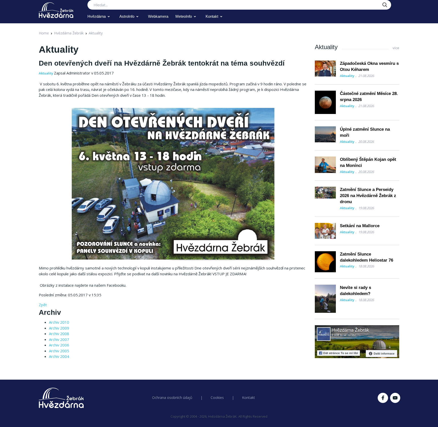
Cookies (217, 397)
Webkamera (158, 16)
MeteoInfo (183, 16)
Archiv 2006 (59, 344)
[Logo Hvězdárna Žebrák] (56, 10)
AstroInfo (126, 16)
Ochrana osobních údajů (172, 397)
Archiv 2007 (59, 339)
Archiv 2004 (59, 356)
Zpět (43, 304)
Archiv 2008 (59, 333)
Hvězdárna (96, 16)
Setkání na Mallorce (359, 225)
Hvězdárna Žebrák (69, 33)
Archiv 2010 (59, 322)
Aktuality (96, 33)
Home (44, 33)
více (396, 48)
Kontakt (212, 16)
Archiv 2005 (59, 350)
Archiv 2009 (59, 328)
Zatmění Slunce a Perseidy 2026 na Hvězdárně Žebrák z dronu (368, 195)
